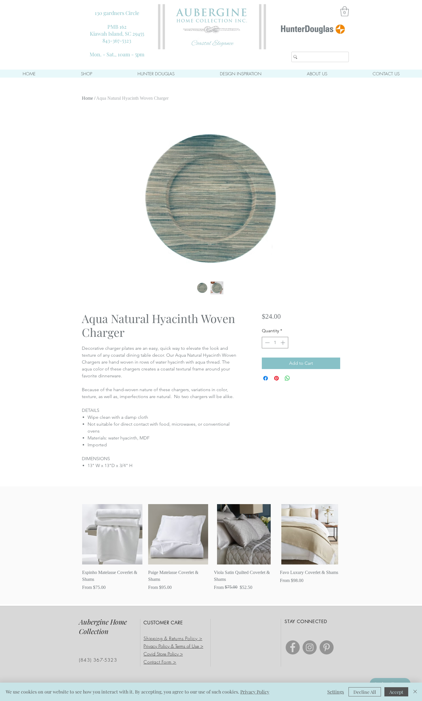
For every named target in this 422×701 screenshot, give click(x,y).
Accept (396, 692)
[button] (344, 11)
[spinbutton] (275, 342)
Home (87, 98)
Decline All (364, 692)
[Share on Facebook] (265, 378)
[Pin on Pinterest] (276, 378)
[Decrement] (267, 342)
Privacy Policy (254, 692)
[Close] (415, 691)
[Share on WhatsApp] (287, 378)
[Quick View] (112, 534)
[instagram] (310, 647)
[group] (211, 547)
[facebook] (293, 647)
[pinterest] (327, 647)
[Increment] (283, 342)
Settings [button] (335, 692)
